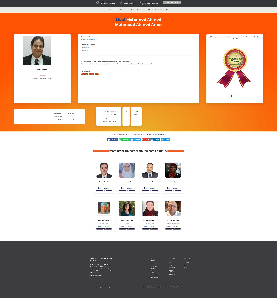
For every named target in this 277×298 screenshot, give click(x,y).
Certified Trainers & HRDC (162, 10)
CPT (100, 188)
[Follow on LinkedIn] (105, 287)
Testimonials (154, 277)
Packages (185, 267)
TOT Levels (154, 264)
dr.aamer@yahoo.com (90, 39)
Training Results (155, 275)
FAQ (170, 262)
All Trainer (121, 10)
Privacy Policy (166, 287)
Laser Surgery (91, 74)
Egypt (104, 190)
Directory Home (112, 10)
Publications (172, 267)
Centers (185, 265)
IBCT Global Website (176, 287)
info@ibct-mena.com (129, 2)
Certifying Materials (154, 271)
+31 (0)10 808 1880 (106, 2)
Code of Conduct (171, 270)
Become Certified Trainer (171, 2)
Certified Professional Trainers (145, 10)
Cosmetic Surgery (85, 74)
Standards (234, 96)
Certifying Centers (154, 267)
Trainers (185, 262)
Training (97, 74)
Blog (170, 265)
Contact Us (172, 274)
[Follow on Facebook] (96, 287)
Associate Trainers (130, 10)
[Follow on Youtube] (110, 287)
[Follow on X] (101, 287)
